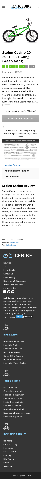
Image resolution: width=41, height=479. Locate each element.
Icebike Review (13, 165)
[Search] (38, 7)
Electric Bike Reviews (12, 348)
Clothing (7, 455)
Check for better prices (20, 118)
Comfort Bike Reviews (13, 356)
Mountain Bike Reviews (13, 341)
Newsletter (8, 262)
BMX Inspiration (10, 387)
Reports (6, 462)
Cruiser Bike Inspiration (13, 391)
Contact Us (8, 273)
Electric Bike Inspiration (13, 394)
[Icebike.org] (21, 6)
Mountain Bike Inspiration (14, 409)
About (6, 266)
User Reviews (12, 176)
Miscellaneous (9, 451)
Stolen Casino (11, 245)
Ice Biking (7, 440)
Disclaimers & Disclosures (14, 281)
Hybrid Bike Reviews (12, 359)
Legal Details (9, 270)
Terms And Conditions (13, 284)
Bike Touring (8, 459)
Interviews (8, 448)
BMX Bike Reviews (11, 352)
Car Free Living (10, 444)
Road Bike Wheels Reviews (15, 363)
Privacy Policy (9, 277)
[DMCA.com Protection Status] (24, 317)
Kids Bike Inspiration (12, 405)
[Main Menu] (3, 6)
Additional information (17, 170)
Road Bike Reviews (11, 345)
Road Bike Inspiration (12, 416)
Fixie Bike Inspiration (12, 398)
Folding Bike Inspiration (13, 402)
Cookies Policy (9, 288)
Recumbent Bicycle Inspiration (16, 413)
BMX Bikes (14, 242)
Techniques (8, 466)
